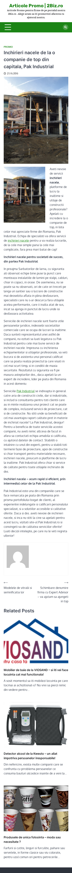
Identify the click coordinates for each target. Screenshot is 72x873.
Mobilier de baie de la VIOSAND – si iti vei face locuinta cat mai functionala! (36, 672)
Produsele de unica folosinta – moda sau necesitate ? (32, 839)
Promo (8, 46)
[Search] (65, 27)
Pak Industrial (26, 391)
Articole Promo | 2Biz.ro (36, 5)
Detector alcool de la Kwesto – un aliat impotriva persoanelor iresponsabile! (30, 756)
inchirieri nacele (18, 240)
